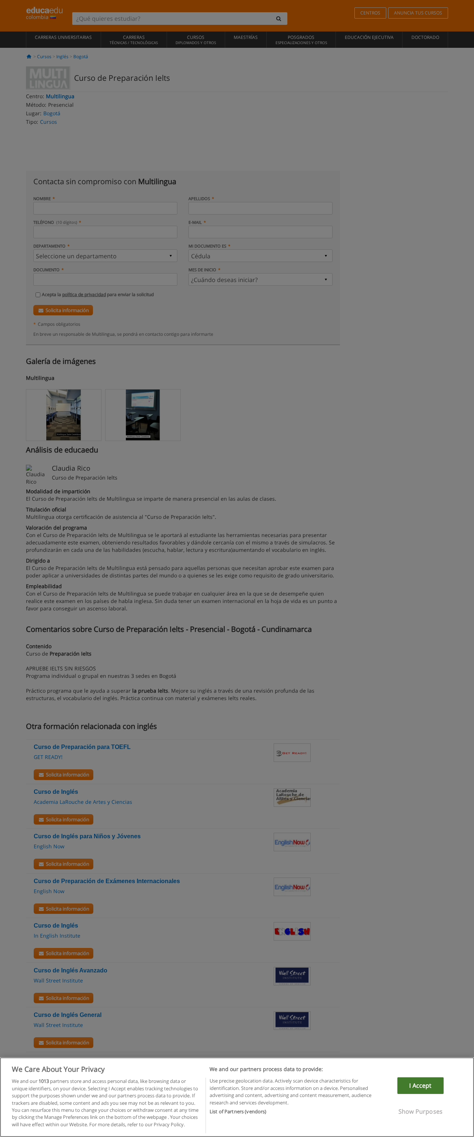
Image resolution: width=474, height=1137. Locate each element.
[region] (237, 1097)
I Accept (420, 1085)
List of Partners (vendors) (238, 1111)
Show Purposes (420, 1111)
